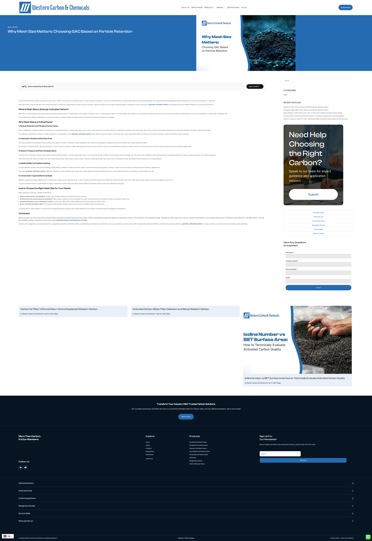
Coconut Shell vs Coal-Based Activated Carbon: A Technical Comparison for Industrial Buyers (314, 116)
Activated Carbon (318, 212)
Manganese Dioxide (318, 225)
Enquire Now (345, 7)
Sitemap (180, 538)
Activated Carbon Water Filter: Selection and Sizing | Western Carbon (306, 110)
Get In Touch (186, 417)
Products (209, 7)
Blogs (244, 7)
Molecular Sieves (318, 233)
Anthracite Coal (318, 217)
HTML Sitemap (189, 538)
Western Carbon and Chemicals (32, 314)
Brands (221, 7)
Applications (196, 7)
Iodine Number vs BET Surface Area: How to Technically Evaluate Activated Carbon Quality (313, 113)
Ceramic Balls (318, 229)
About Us (185, 7)
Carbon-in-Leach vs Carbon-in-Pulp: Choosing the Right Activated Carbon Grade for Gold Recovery (316, 119)
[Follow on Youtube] (25, 467)
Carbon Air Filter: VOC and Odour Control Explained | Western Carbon (306, 107)
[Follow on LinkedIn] (21, 467)
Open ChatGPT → (255, 86)
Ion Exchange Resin (318, 221)
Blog (9, 27)
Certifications (233, 7)
